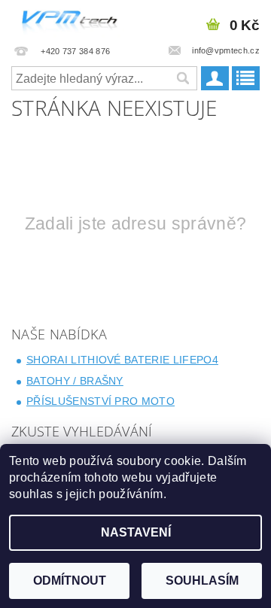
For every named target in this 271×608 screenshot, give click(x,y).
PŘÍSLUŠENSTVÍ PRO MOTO (100, 401)
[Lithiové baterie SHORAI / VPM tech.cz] (67, 19)
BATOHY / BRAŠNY (74, 381)
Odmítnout (69, 580)
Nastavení (136, 532)
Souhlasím (202, 580)
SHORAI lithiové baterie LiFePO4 (122, 360)
